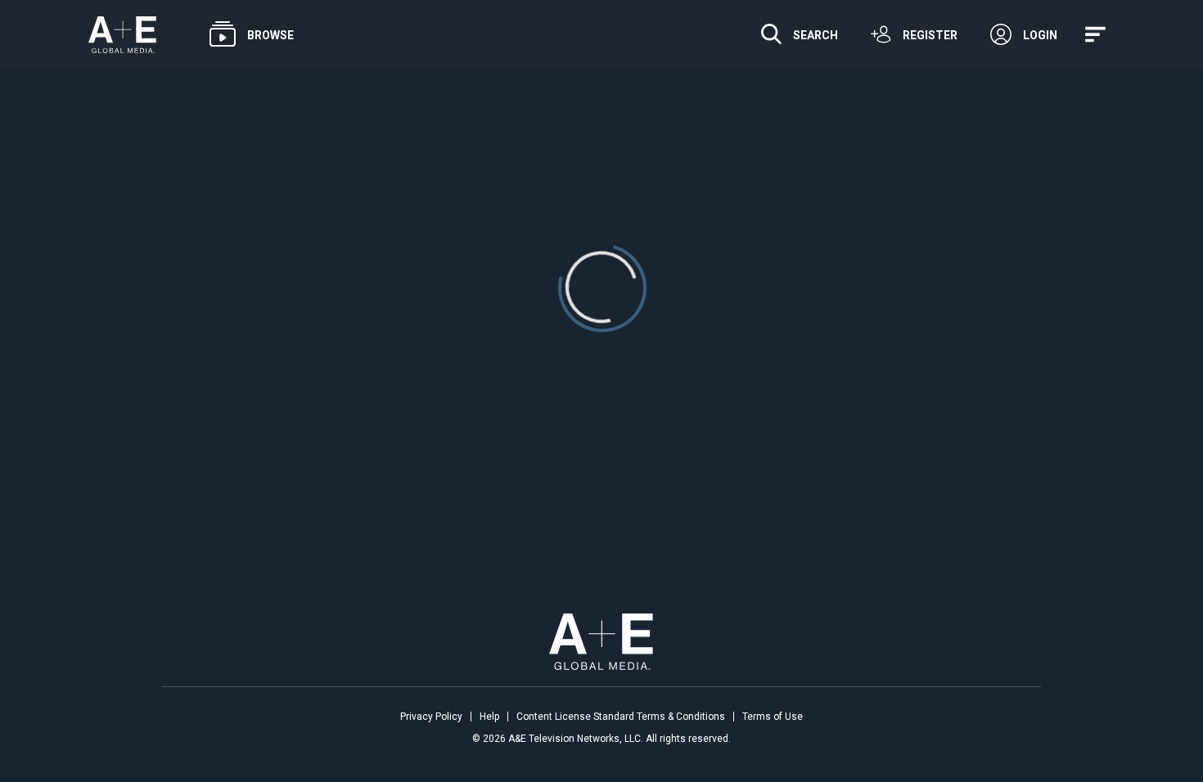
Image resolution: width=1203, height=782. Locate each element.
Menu (1098, 35)
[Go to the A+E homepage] (122, 34)
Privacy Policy (431, 716)
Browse (270, 35)
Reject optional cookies (266, 687)
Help (489, 716)
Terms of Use (772, 716)
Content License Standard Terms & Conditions (620, 716)
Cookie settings (81, 726)
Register (930, 35)
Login (1040, 35)
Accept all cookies (95, 687)
